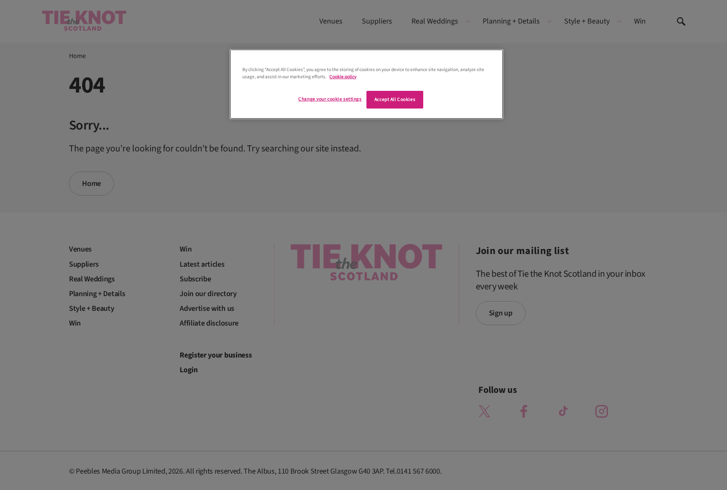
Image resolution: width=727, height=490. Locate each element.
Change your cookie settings (329, 99)
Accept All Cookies (394, 99)
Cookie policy (342, 76)
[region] (366, 84)
